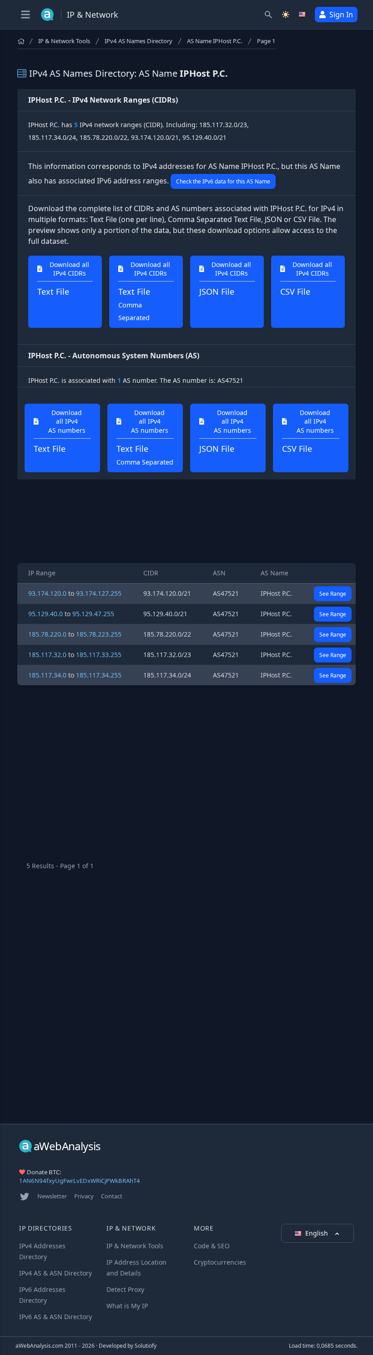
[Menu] (25, 15)
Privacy (84, 1196)
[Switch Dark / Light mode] (286, 14)
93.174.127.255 (98, 593)
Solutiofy (145, 1346)
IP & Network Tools (64, 41)
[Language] (303, 14)
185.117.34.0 (47, 675)
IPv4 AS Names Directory (138, 41)
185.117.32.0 (47, 654)
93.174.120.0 (47, 593)
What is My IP (127, 1305)
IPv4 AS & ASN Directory (55, 1273)
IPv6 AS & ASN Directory (55, 1316)
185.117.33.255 (98, 654)
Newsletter (52, 1196)
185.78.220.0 (47, 634)
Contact (111, 1196)
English (317, 1233)
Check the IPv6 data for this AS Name (223, 181)
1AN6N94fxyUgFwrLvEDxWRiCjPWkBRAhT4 (79, 1181)
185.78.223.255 (98, 634)
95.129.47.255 (93, 613)
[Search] (268, 14)
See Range (332, 594)
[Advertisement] (186, 521)
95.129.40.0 (45, 613)
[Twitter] (24, 1196)
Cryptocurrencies (220, 1262)
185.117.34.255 (98, 675)
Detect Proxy (125, 1289)
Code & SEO (212, 1245)
